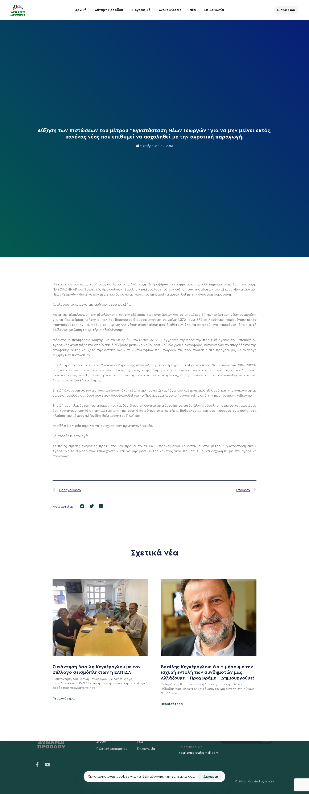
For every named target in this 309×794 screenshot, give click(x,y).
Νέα (193, 10)
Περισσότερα (64, 698)
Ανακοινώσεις (170, 10)
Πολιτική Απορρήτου (111, 748)
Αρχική (80, 10)
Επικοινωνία (214, 10)
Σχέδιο (101, 741)
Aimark (269, 781)
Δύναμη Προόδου (109, 10)
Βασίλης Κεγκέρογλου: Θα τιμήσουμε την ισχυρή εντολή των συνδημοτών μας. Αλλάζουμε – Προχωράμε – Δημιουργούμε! (208, 672)
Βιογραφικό (141, 10)
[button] (82, 506)
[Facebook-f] (37, 764)
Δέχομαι (210, 776)
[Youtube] (47, 764)
